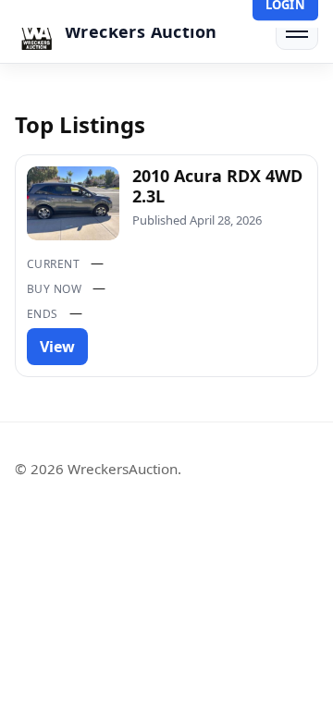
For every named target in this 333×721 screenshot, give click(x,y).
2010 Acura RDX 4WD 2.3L (217, 186)
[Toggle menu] (297, 31)
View (57, 346)
